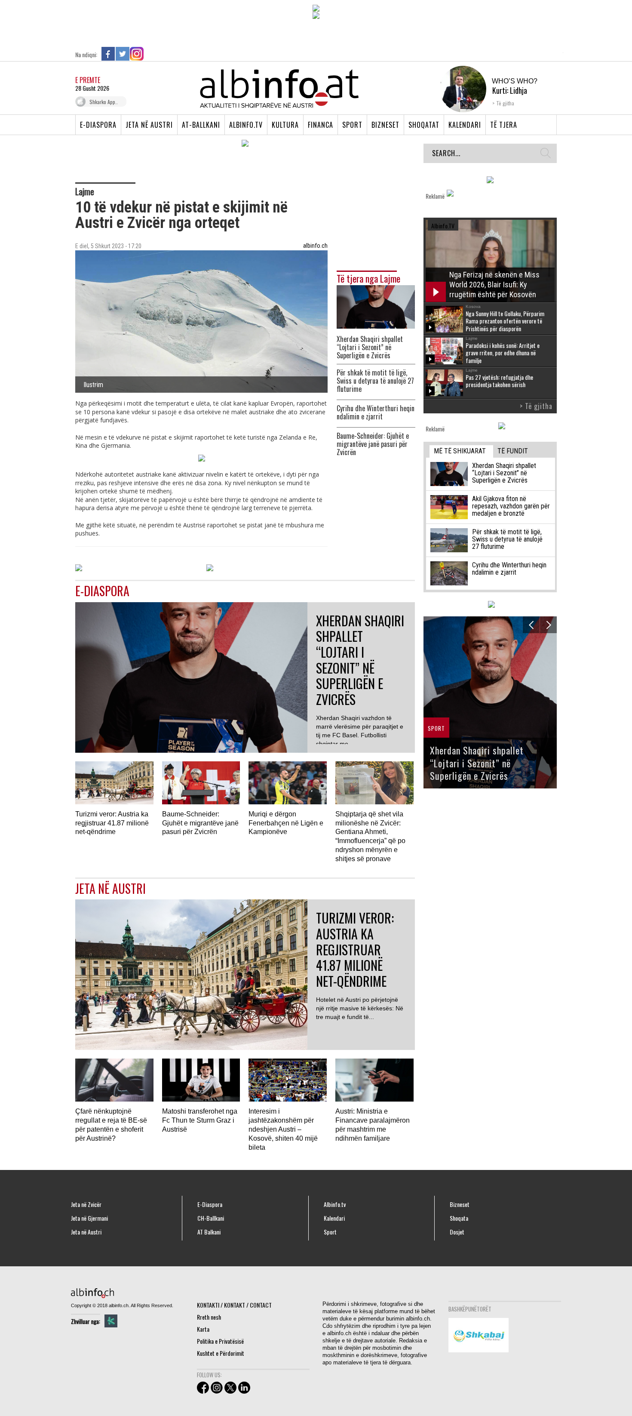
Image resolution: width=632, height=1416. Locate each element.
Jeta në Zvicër (86, 1204)
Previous (531, 624)
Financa (320, 125)
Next (548, 624)
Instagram (137, 54)
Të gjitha (505, 103)
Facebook (108, 54)
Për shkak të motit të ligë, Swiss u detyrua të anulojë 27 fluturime (375, 381)
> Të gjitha (536, 406)
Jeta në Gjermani (89, 1218)
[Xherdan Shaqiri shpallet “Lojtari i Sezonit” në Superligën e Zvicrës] (376, 306)
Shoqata (459, 1218)
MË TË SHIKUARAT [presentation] (460, 451)
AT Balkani (209, 1232)
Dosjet (457, 1232)
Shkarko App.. (103, 101)
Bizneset (385, 125)
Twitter (122, 54)
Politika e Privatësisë (220, 1340)
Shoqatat (423, 125)
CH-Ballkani (210, 1218)
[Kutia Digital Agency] (110, 1320)
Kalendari (464, 125)
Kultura (285, 125)
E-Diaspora (98, 125)
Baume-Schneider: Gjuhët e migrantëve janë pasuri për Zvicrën (373, 444)
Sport (352, 125)
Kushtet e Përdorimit (220, 1353)
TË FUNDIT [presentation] (512, 451)
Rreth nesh (209, 1316)
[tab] (461, 451)
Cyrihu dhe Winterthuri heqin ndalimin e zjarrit (375, 412)
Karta (203, 1328)
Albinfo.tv (246, 125)
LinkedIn (151, 54)
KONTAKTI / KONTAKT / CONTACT (234, 1304)
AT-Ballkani (201, 125)
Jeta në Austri (149, 125)
